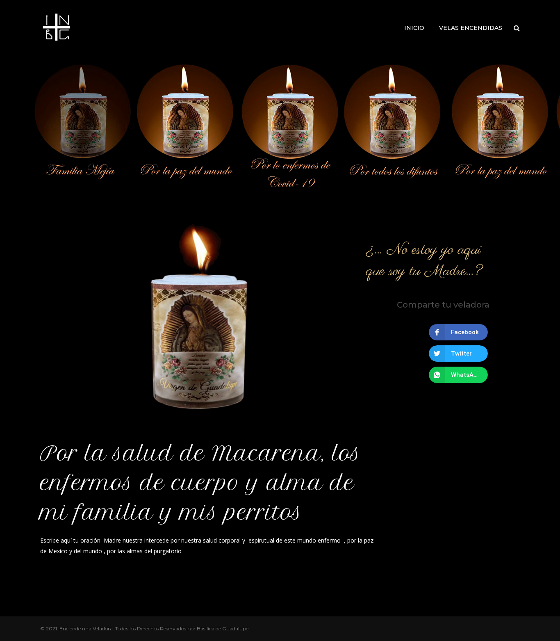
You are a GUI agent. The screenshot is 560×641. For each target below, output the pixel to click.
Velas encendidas (470, 28)
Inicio (414, 28)
